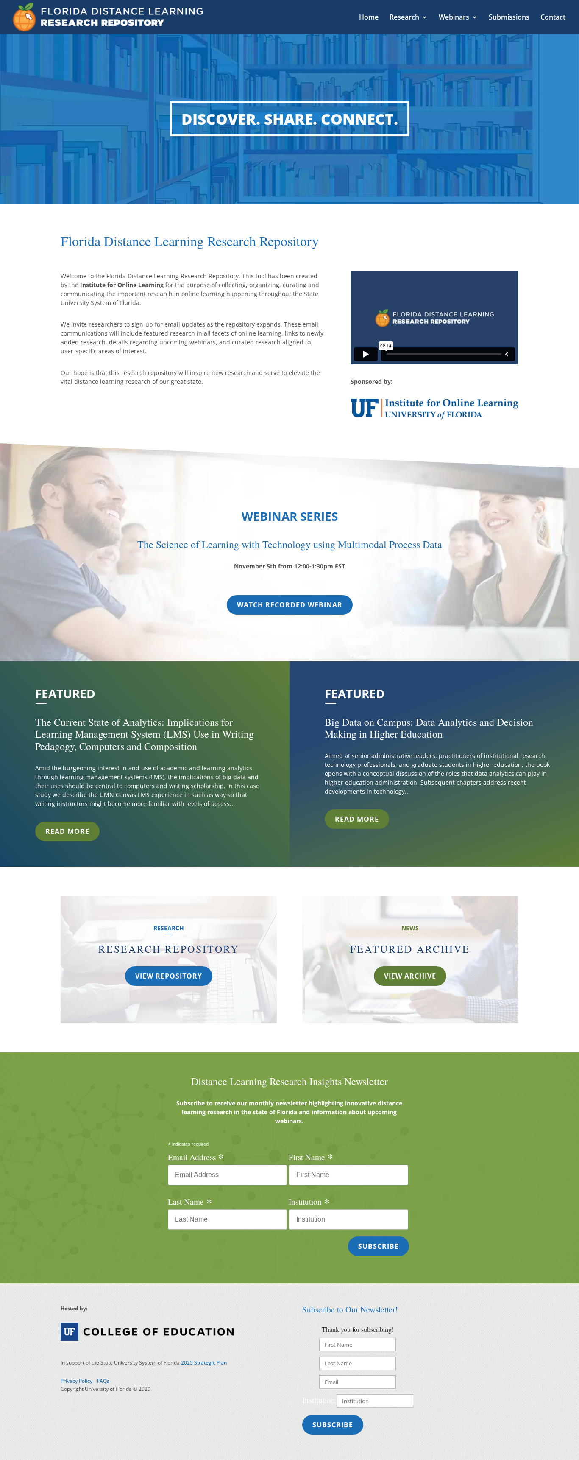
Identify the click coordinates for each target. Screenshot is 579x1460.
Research (404, 18)
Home (369, 18)
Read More (67, 831)
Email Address (196, 1157)
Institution (309, 1201)
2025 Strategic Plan (204, 1362)
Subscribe (332, 1424)
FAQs (103, 1380)
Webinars (454, 18)
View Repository (168, 976)
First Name (311, 1157)
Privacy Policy (76, 1380)
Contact (552, 18)
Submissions (509, 18)
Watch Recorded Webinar (289, 605)
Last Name (190, 1201)
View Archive (410, 976)
